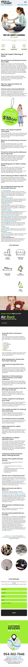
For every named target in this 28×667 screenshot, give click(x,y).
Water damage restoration (9, 221)
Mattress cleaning (7, 210)
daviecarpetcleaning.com (14, 663)
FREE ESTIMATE (6, 5)
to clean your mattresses (19, 480)
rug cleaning (21, 493)
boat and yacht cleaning (18, 494)
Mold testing (5, 227)
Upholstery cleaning (7, 198)
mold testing (18, 500)
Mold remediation (7, 232)
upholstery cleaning (7, 494)
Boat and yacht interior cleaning (10, 215)
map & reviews (18, 659)
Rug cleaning (5, 204)
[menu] (25, 1)
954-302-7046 (22, 5)
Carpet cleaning (6, 190)
